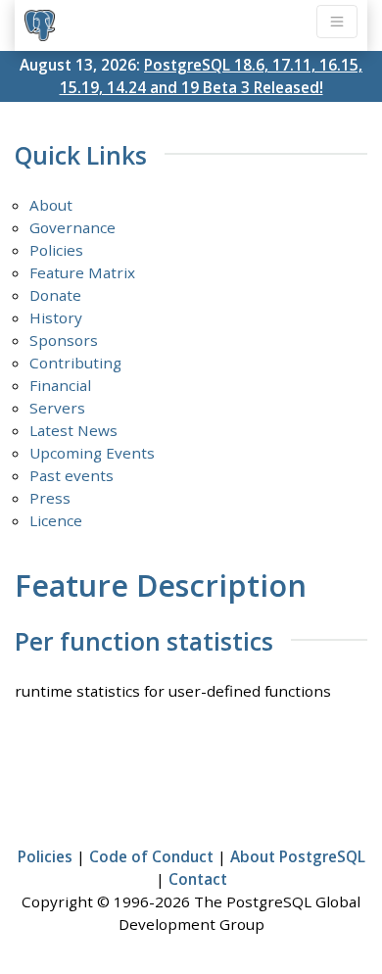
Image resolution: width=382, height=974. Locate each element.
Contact (197, 879)
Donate (55, 295)
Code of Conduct (151, 856)
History (55, 317)
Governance (72, 227)
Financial (60, 385)
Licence (55, 520)
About (50, 205)
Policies (56, 250)
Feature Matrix (82, 272)
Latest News (73, 430)
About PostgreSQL (297, 856)
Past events (71, 475)
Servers (57, 407)
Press (50, 498)
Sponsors (63, 340)
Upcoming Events (92, 453)
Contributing (75, 362)
